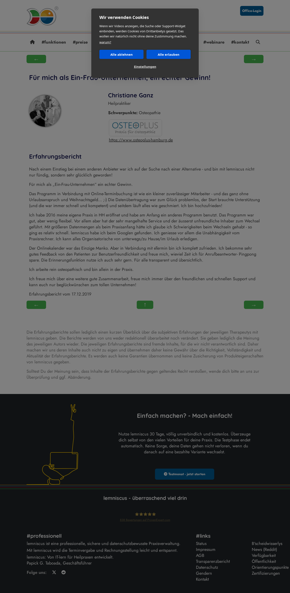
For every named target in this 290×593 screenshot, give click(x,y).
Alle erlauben (168, 54)
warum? (105, 42)
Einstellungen (145, 66)
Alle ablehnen (121, 54)
